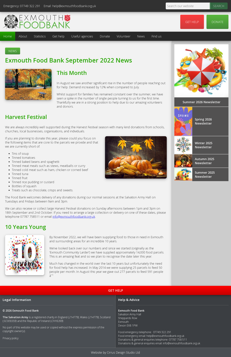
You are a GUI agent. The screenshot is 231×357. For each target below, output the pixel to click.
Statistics (40, 36)
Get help (192, 22)
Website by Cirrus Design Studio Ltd (115, 352)
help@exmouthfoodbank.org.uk (74, 6)
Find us (156, 36)
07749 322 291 (30, 6)
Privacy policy (10, 338)
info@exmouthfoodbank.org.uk (74, 217)
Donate (217, 22)
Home (7, 36)
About (23, 36)
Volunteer (123, 36)
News (141, 36)
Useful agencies (82, 36)
